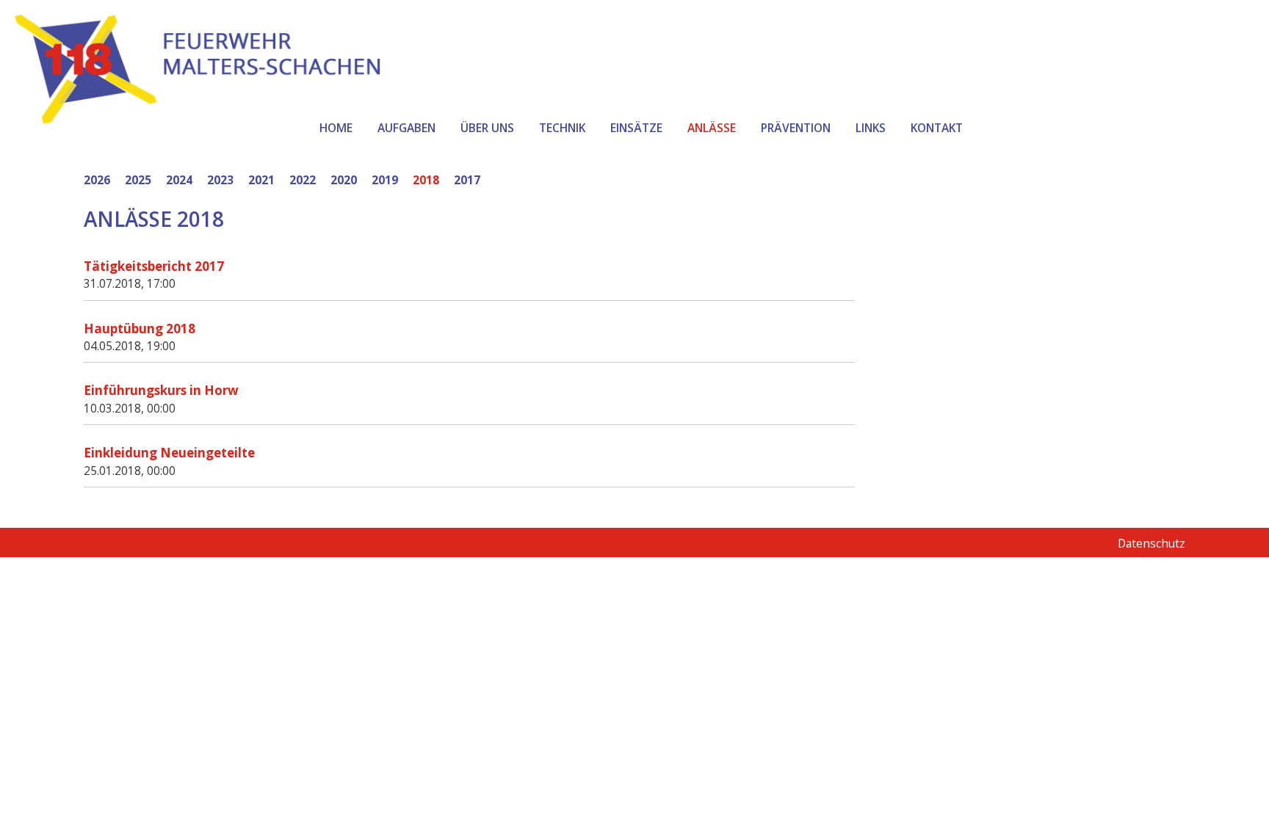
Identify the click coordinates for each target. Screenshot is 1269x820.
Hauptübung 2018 (139, 328)
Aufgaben (406, 128)
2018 (426, 180)
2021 (261, 180)
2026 (97, 180)
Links (871, 128)
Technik (562, 128)
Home (335, 128)
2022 (302, 180)
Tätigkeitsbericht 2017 (154, 266)
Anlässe (711, 128)
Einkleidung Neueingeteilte (169, 452)
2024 (179, 180)
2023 (220, 180)
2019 (385, 180)
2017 (467, 180)
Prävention (796, 128)
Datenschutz (1151, 543)
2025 (138, 180)
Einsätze (636, 128)
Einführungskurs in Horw (161, 390)
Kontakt (937, 128)
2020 (343, 180)
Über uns (487, 128)
